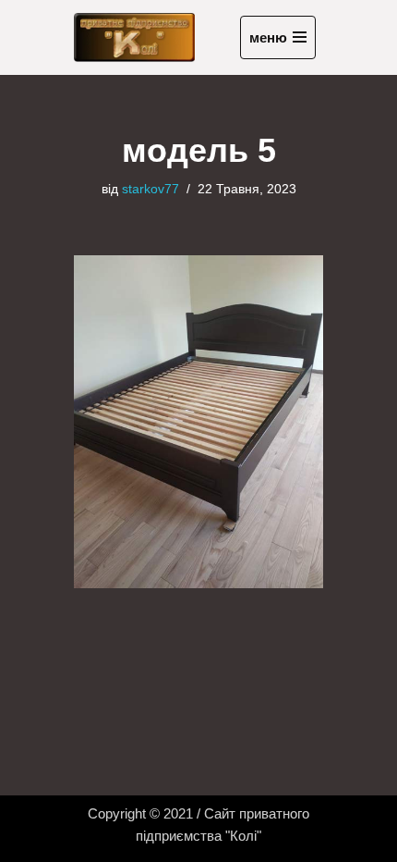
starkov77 (150, 189)
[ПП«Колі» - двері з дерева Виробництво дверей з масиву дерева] (134, 37)
